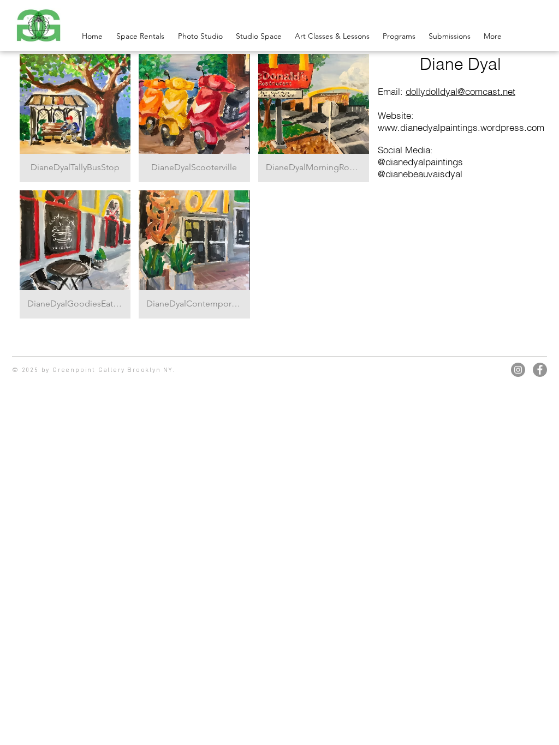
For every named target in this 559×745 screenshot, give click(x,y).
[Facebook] (540, 370)
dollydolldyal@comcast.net (460, 91)
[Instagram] (518, 370)
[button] (75, 118)
